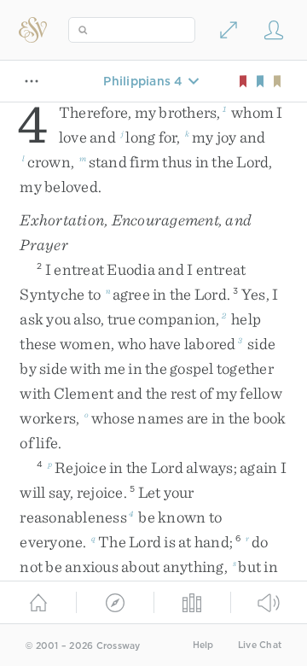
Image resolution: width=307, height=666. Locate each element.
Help (203, 645)
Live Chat (259, 645)
